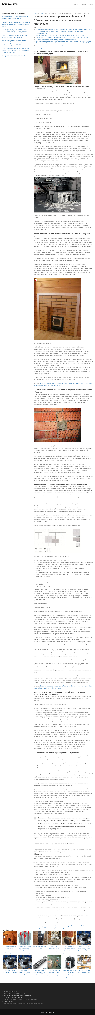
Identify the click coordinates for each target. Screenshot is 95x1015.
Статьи (90, 4)
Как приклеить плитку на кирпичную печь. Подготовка (53, 46)
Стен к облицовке (61, 928)
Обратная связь (9, 1001)
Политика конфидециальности (13, 997)
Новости (83, 4)
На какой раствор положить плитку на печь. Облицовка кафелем (56, 40)
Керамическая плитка (48, 926)
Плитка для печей (76, 926)
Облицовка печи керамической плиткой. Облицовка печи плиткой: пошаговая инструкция (64, 29)
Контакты (7, 995)
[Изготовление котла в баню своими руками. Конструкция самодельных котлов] (69, 969)
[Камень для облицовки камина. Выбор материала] (54, 945)
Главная (75, 4)
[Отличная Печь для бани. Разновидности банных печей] (84, 969)
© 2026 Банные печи (10, 991)
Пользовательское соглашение (21, 995)
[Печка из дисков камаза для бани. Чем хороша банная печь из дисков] (10, 969)
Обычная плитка (49, 928)
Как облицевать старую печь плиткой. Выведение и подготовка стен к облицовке (62, 37)
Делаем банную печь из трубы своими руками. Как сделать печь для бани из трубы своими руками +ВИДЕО (14, 43)
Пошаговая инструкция (62, 926)
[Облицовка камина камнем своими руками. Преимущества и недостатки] (10, 945)
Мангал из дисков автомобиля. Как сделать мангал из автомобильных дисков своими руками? (16, 24)
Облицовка (41, 48)
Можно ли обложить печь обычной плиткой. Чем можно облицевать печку (60, 35)
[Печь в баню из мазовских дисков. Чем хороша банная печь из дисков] (84, 945)
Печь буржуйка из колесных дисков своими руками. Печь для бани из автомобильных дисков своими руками (15, 50)
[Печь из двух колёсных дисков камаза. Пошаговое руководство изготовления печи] (25, 969)
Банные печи (10, 4)
